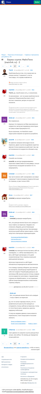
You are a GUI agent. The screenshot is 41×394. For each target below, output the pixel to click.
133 (28, 66)
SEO (3, 357)
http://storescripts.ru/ (14, 188)
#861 (31, 70)
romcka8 (11, 174)
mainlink (11, 90)
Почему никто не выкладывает (19, 323)
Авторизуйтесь (9, 347)
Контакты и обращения (27, 376)
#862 (33, 90)
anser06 (11, 140)
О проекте (23, 357)
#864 (32, 140)
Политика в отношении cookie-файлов (27, 369)
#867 (31, 195)
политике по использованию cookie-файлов (20, 391)
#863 (33, 118)
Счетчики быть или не (16, 239)
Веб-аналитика (6, 362)
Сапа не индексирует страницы (19, 241)
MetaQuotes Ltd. (32, 383)
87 (15, 66)
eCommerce (5, 367)
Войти (37, 2)
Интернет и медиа (7, 364)
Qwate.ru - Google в (33, 323)
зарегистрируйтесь (22, 347)
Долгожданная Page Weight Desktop (20, 237)
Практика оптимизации (15, 55)
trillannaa (12, 330)
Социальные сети (7, 359)
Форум (4, 55)
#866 (33, 174)
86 (10, 66)
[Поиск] (32, 2)
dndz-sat (11, 118)
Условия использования (27, 359)
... (6, 66)
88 (19, 66)
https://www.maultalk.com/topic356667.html (20, 206)
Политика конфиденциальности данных (26, 363)
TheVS (11, 70)
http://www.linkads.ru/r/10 (15, 189)
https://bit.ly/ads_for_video (15, 84)
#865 (33, 155)
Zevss (10, 195)
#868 (33, 212)
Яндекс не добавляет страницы (19, 321)
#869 (33, 247)
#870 (33, 330)
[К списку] (5, 60)
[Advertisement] (20, 10)
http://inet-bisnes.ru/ (23, 186)
